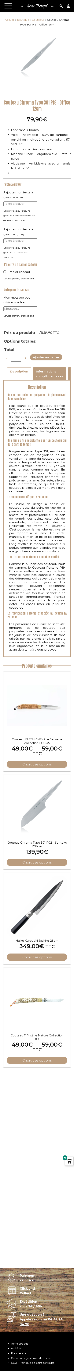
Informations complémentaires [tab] (49, 374)
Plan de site (18, 1353)
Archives (16, 1348)
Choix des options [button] (37, 862)
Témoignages (19, 1343)
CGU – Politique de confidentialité (32, 1362)
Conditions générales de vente (31, 1358)
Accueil (9, 19)
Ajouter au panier (46, 357)
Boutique (23, 19)
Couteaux (38, 19)
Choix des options (37, 764)
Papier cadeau (19, 272)
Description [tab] (19, 371)
